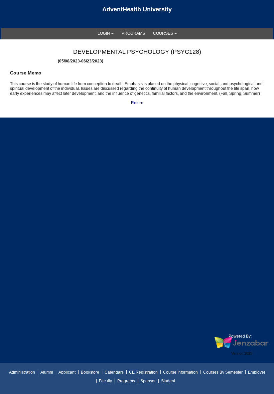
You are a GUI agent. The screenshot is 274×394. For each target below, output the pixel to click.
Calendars (114, 372)
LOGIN (104, 33)
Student (168, 381)
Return (137, 103)
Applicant (67, 372)
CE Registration (143, 372)
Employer (256, 372)
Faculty (105, 381)
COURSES (163, 33)
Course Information (180, 372)
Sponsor (148, 381)
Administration (22, 372)
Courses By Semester (223, 372)
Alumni (46, 372)
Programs (126, 381)
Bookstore (90, 372)
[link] (133, 33)
